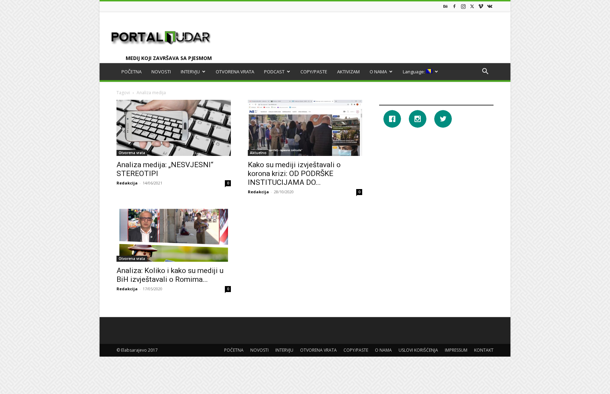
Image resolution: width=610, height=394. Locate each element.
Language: (414, 71)
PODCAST (274, 71)
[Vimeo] (481, 6)
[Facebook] (454, 6)
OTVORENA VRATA (235, 71)
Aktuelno (258, 152)
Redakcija (127, 183)
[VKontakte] (490, 6)
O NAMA (378, 71)
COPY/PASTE (313, 71)
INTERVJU (190, 71)
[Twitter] (472, 6)
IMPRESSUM (456, 350)
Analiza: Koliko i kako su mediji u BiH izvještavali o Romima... (169, 275)
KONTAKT (484, 350)
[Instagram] (463, 6)
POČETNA (131, 71)
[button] (485, 72)
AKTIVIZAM (348, 71)
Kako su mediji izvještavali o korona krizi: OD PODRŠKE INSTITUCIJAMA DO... (294, 173)
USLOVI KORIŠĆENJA (418, 350)
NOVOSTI (161, 71)
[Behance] (445, 6)
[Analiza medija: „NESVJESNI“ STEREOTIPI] (173, 128)
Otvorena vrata (132, 152)
